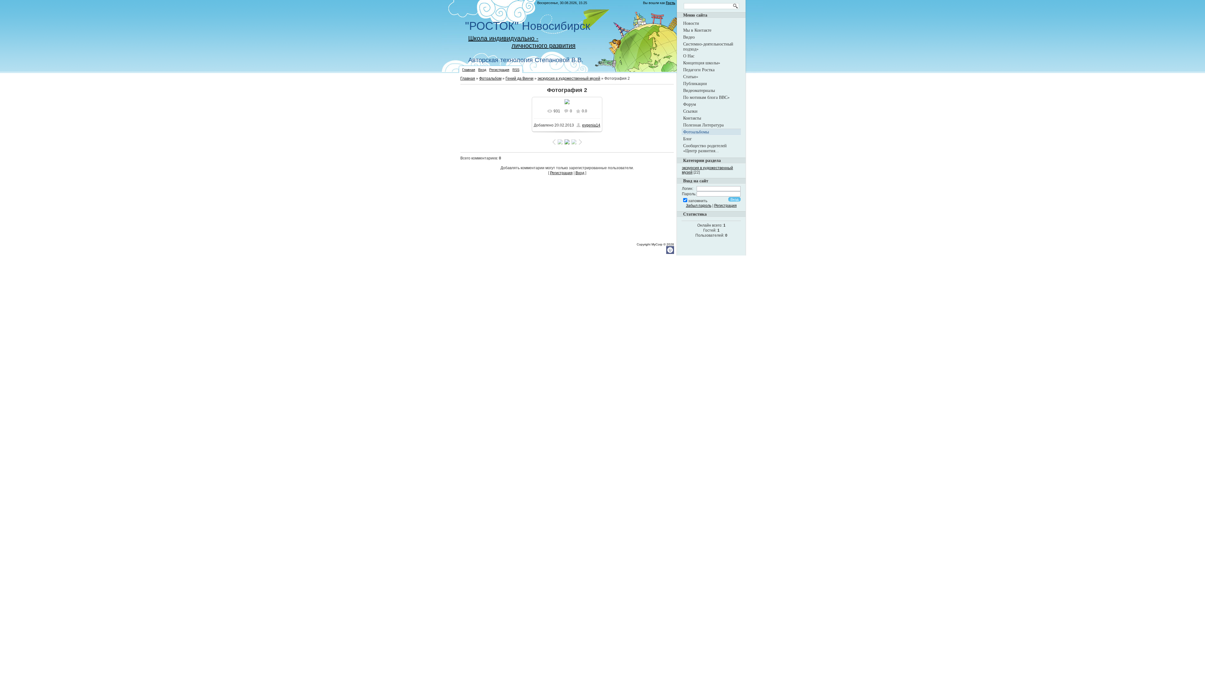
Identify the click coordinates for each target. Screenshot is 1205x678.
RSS (515, 70)
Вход (482, 70)
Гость (670, 3)
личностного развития (543, 45)
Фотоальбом (490, 78)
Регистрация (499, 70)
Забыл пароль (698, 205)
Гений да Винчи (519, 78)
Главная (468, 70)
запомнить (697, 201)
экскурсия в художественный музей (569, 78)
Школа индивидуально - (503, 38)
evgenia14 (591, 125)
